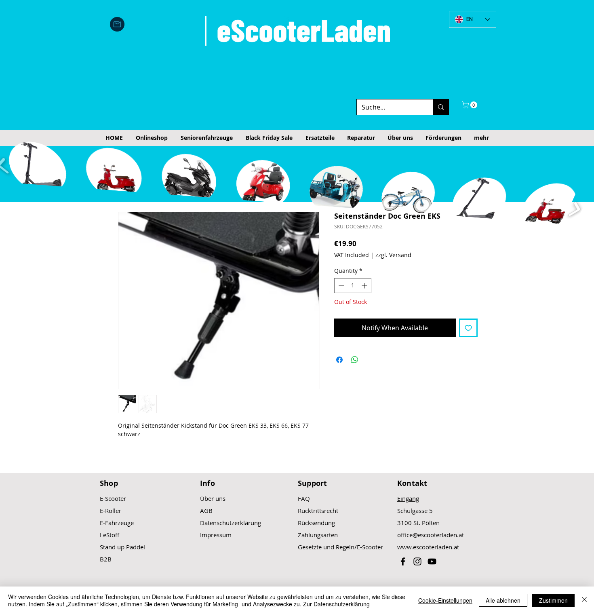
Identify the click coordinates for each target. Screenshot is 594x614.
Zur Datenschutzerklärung (336, 604)
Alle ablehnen (503, 600)
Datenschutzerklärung (230, 523)
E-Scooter (113, 498)
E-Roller (110, 510)
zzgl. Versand (393, 255)
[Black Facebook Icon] (403, 561)
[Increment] (365, 286)
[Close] (584, 600)
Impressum (216, 535)
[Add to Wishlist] (468, 328)
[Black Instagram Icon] (417, 561)
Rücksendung (316, 523)
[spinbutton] (352, 286)
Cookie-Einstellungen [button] (445, 600)
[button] (470, 104)
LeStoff (109, 535)
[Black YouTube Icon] (432, 561)
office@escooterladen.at (430, 535)
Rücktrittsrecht (318, 510)
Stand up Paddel (122, 547)
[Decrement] (340, 286)
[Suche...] (441, 107)
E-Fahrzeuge (117, 523)
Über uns (212, 498)
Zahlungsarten (318, 535)
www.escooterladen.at (428, 547)
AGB (206, 510)
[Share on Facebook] (339, 360)
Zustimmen (553, 600)
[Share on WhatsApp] (355, 360)
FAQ (304, 498)
